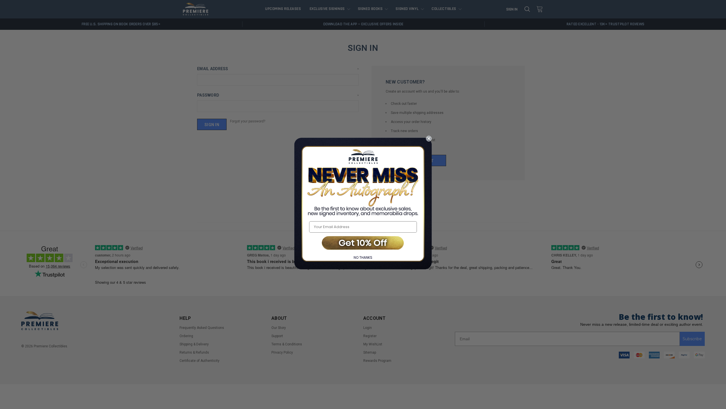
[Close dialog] (429, 138)
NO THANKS (363, 257)
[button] (363, 243)
